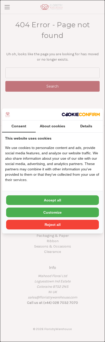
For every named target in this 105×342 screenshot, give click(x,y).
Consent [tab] (18, 126)
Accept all (52, 200)
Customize (52, 212)
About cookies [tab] (52, 126)
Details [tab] (86, 126)
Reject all (53, 225)
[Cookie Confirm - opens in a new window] (81, 114)
